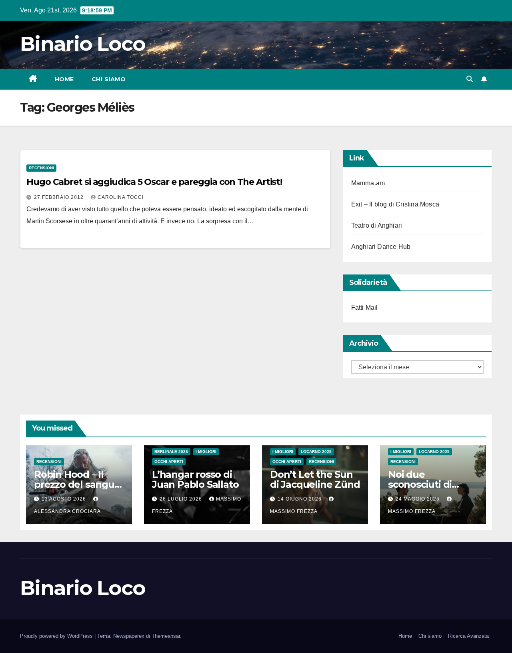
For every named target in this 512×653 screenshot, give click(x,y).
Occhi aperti (168, 461)
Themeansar (166, 636)
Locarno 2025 (316, 451)
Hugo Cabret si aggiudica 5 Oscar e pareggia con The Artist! (154, 181)
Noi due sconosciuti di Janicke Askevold (428, 484)
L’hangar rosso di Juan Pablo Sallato (195, 479)
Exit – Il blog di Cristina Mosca (395, 204)
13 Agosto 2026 (65, 499)
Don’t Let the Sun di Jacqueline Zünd (315, 479)
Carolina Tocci (121, 197)
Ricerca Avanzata (468, 636)
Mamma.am (368, 183)
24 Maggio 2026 (418, 499)
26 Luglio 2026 (182, 499)
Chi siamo (109, 79)
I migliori (206, 451)
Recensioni (41, 168)
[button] (469, 79)
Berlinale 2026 (171, 451)
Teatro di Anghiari (376, 225)
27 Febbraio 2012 (59, 197)
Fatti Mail (364, 307)
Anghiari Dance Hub (381, 246)
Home (64, 79)
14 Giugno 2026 (300, 499)
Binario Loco (83, 44)
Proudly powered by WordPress (57, 636)
